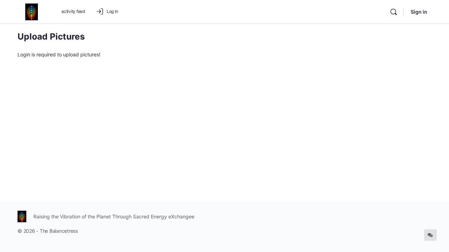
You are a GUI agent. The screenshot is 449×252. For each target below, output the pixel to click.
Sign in (419, 12)
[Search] (394, 12)
